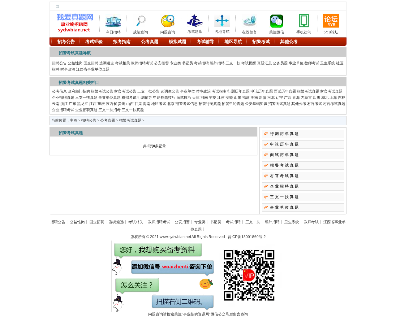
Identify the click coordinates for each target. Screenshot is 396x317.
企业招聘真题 (63, 97)
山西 (130, 104)
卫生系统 (327, 63)
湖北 (325, 97)
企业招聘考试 (63, 110)
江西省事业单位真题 (93, 69)
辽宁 (279, 97)
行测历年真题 (238, 91)
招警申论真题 (233, 104)
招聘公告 (59, 63)
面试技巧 (183, 97)
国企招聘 (91, 63)
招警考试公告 (102, 91)
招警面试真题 (279, 104)
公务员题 (280, 63)
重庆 (101, 104)
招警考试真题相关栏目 (79, 82)
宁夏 (212, 97)
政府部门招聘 (79, 91)
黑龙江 (82, 104)
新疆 (262, 97)
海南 (146, 104)
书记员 (187, 63)
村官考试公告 (125, 91)
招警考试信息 (186, 104)
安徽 (229, 97)
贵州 (121, 104)
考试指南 (219, 91)
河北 (271, 97)
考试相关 (122, 63)
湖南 (254, 97)
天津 (196, 97)
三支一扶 (233, 63)
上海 (333, 97)
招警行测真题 (210, 104)
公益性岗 (75, 63)
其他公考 (298, 104)
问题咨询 (167, 31)
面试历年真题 (285, 91)
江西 (93, 104)
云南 (55, 104)
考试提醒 (248, 63)
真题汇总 (264, 63)
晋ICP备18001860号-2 (247, 237)
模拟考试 (129, 97)
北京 (170, 104)
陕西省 (111, 104)
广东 (72, 104)
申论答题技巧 (164, 97)
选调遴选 (106, 63)
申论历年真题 (262, 91)
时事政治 (67, 69)
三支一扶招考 (109, 110)
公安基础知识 (256, 104)
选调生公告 (170, 91)
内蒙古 (306, 97)
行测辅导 (144, 97)
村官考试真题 (331, 91)
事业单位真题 (109, 97)
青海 (296, 97)
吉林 (341, 97)
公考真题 (107, 120)
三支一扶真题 (86, 97)
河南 (204, 97)
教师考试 (311, 63)
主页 (73, 120)
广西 (287, 97)
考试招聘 (201, 63)
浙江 (64, 104)
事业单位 (296, 63)
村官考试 (314, 104)
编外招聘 (217, 63)
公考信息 (59, 91)
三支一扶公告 (148, 91)
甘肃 (138, 104)
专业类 (175, 63)
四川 (316, 97)
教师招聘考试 (142, 63)
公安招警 (161, 63)
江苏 (221, 97)
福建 (246, 97)
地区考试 (158, 104)
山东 (237, 97)
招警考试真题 (308, 91)
